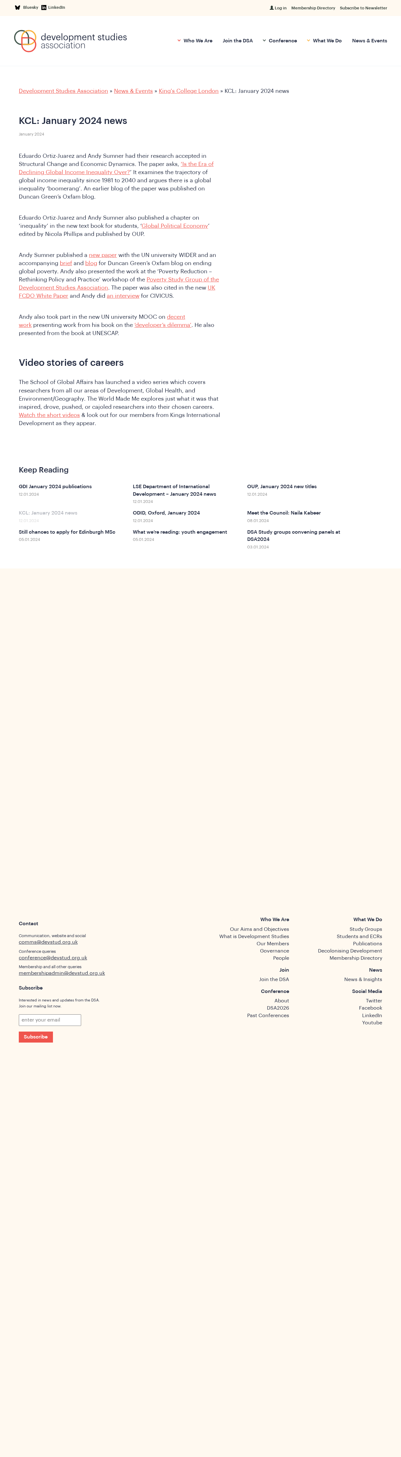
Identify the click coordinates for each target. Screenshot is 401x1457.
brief (66, 263)
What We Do (327, 40)
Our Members (273, 943)
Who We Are (197, 40)
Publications (367, 943)
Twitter (374, 1000)
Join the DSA (238, 40)
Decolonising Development (350, 950)
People (281, 958)
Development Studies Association (63, 91)
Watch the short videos (49, 415)
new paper (103, 255)
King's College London (189, 91)
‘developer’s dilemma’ (162, 325)
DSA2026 (278, 1008)
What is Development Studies (254, 936)
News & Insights (363, 979)
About (281, 1000)
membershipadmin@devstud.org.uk (62, 973)
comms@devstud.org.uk (48, 942)
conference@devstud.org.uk (53, 957)
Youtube (372, 1022)
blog (91, 263)
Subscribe (36, 1036)
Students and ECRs (359, 936)
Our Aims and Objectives (259, 929)
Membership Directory (313, 8)
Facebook (370, 1008)
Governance (274, 950)
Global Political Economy (175, 226)
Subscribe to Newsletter (363, 8)
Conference (282, 40)
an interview (123, 296)
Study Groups (366, 929)
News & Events (369, 40)
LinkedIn (56, 7)
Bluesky (31, 7)
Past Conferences (268, 1015)
